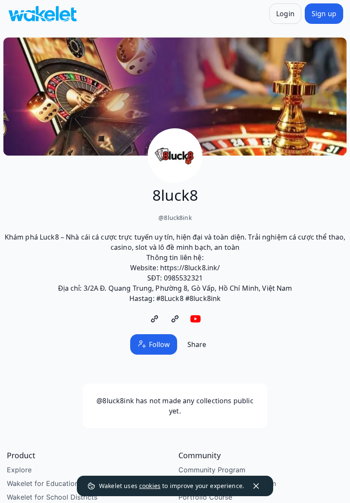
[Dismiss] (256, 486)
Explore (19, 469)
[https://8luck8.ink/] (154, 319)
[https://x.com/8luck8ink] (175, 319)
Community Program (211, 469)
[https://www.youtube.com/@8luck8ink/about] (195, 319)
